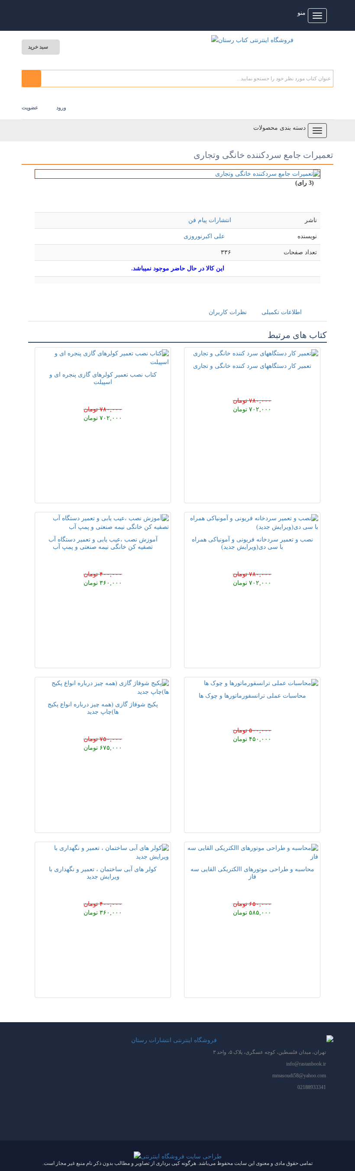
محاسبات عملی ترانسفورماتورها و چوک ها (252, 695)
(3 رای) (304, 183)
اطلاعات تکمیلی (281, 312)
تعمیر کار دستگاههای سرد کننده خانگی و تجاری (252, 366)
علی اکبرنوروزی (204, 236)
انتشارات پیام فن (209, 220)
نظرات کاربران (228, 312)
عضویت (30, 108)
